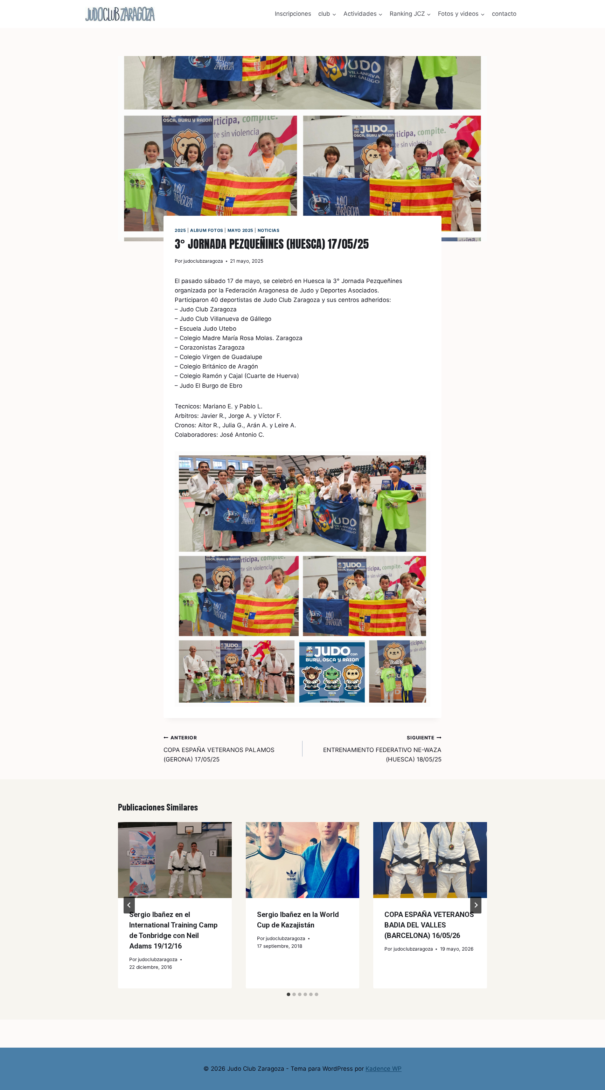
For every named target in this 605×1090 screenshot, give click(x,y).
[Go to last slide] (129, 905)
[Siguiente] (475, 905)
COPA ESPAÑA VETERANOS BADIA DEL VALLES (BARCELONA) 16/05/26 (429, 925)
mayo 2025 (240, 230)
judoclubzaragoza (203, 261)
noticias (269, 230)
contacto (504, 13)
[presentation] (175, 860)
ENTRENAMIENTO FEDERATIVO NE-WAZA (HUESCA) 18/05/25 (382, 749)
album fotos (206, 230)
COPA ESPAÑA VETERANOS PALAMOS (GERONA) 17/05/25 (219, 749)
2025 (180, 230)
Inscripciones (293, 13)
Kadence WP (384, 1068)
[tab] (288, 994)
